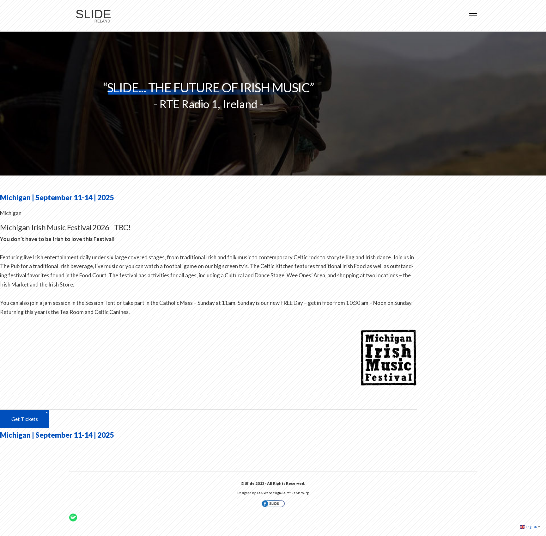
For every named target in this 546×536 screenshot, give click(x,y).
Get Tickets (24, 419)
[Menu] (473, 16)
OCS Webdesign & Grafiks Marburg (282, 493)
